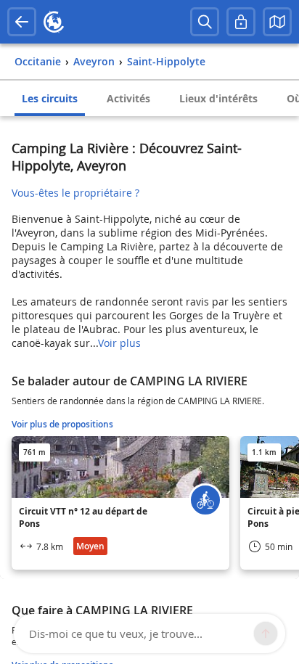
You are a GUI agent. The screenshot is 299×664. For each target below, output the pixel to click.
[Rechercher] (204, 21)
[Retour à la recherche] (21, 21)
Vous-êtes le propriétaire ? (75, 193)
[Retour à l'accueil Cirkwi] (54, 21)
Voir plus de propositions (62, 424)
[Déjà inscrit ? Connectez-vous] (240, 21)
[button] (277, 21)
